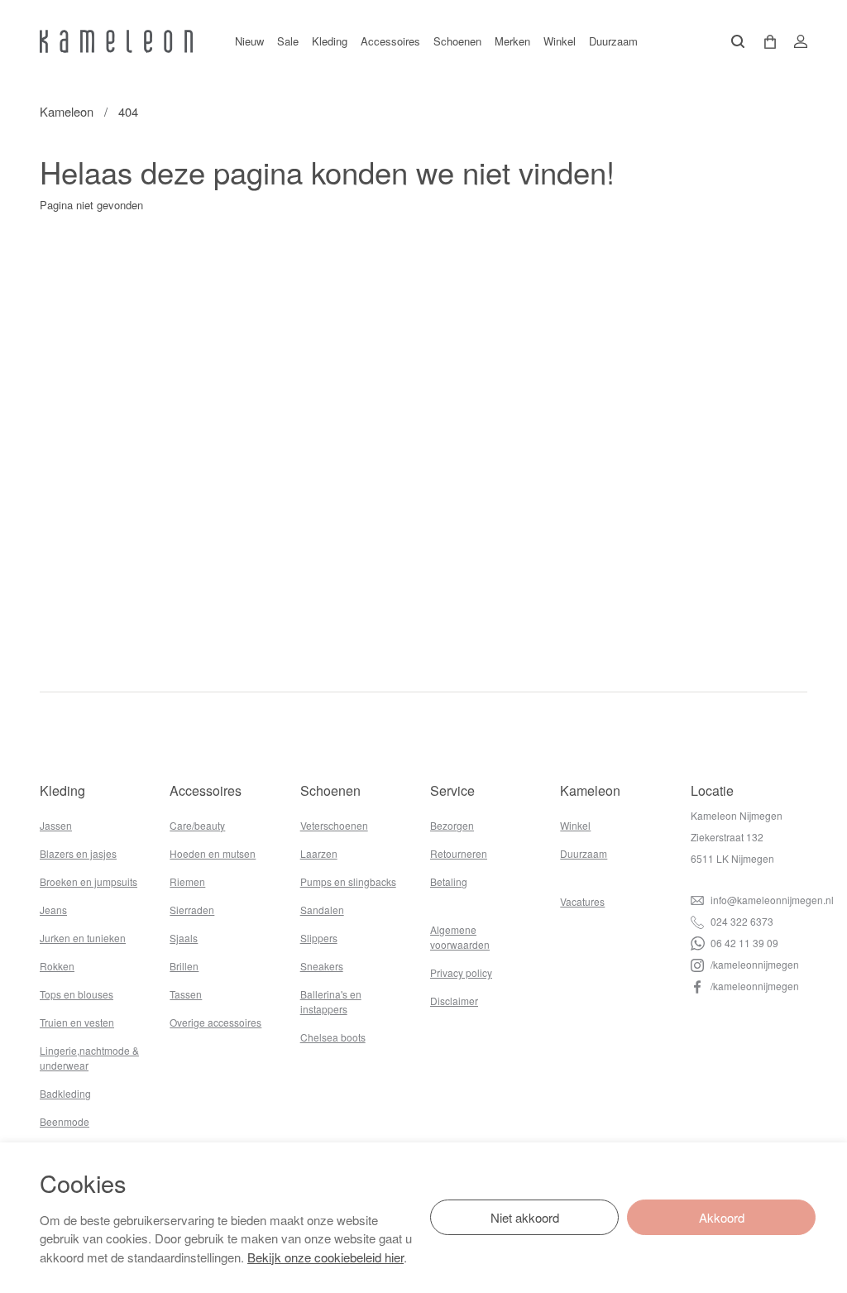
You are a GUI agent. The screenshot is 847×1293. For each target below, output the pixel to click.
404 (128, 111)
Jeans (53, 910)
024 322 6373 (740, 921)
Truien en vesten (77, 1022)
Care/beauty (197, 825)
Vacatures (582, 901)
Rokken (57, 966)
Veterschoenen (334, 825)
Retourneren (458, 853)
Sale (288, 41)
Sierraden (192, 910)
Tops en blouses (76, 994)
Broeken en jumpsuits (88, 881)
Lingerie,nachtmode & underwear (89, 1057)
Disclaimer (454, 1001)
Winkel (559, 41)
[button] (764, 42)
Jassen (56, 825)
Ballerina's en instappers (330, 1001)
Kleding (329, 41)
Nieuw (249, 41)
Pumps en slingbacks (348, 881)
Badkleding (65, 1093)
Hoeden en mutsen (213, 853)
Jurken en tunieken (83, 938)
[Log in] (795, 41)
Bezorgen (452, 825)
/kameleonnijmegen (753, 964)
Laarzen (318, 853)
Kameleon (66, 111)
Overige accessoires (215, 1022)
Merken (512, 41)
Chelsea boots (333, 1037)
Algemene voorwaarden (460, 936)
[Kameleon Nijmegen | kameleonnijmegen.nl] (116, 41)
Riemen (187, 881)
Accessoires (390, 41)
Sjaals (184, 938)
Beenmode (64, 1121)
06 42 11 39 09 (743, 943)
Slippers (318, 938)
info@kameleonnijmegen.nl (771, 900)
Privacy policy (461, 972)
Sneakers (321, 966)
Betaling (448, 881)
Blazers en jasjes (78, 853)
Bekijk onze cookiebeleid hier (325, 1257)
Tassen (186, 994)
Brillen (184, 966)
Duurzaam (613, 41)
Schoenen (457, 41)
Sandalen (322, 910)
